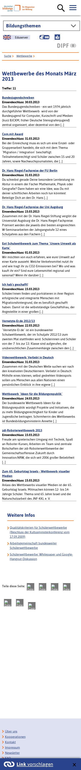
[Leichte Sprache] (57, 37)
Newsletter (12, 753)
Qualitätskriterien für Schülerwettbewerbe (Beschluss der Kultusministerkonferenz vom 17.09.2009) (40, 532)
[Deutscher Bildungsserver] (18, 8)
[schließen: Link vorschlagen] (74, 765)
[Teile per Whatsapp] (66, 587)
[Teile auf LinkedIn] (7, 602)
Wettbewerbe (24, 55)
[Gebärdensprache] (44, 37)
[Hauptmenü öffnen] (73, 8)
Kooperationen (15, 736)
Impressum (12, 747)
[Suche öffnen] (61, 8)
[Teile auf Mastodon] (30, 587)
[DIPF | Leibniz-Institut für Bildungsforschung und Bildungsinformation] (67, 45)
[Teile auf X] (54, 587)
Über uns (11, 731)
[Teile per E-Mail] (19, 602)
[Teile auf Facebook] (42, 587)
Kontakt (10, 742)
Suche (7, 55)
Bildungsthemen (23, 25)
